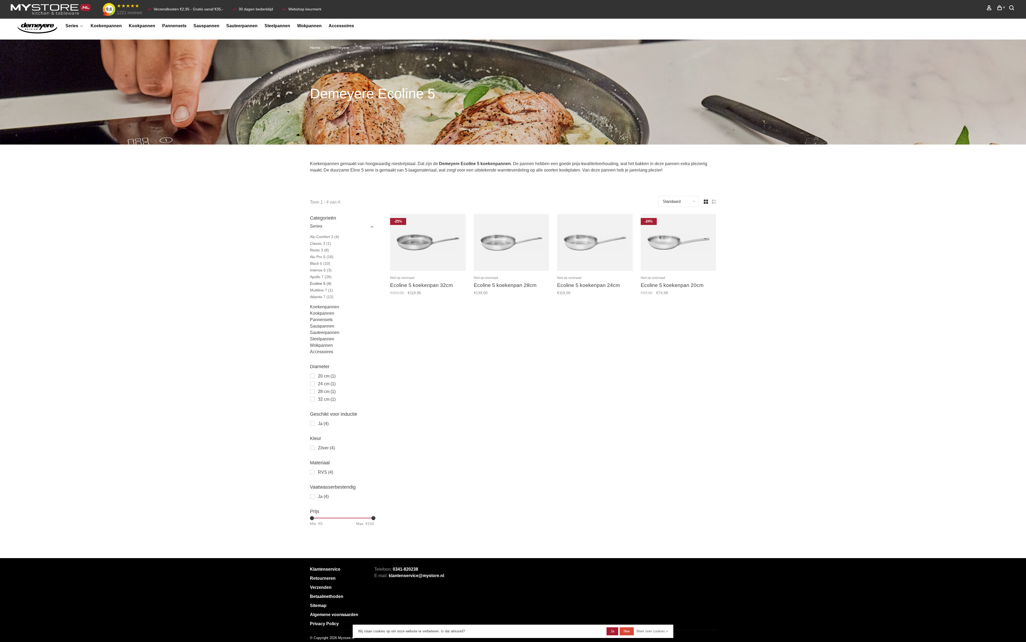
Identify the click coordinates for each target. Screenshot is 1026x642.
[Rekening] (990, 8)
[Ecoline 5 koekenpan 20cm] (678, 243)
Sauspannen (206, 26)
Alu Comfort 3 (324, 237)
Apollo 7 (321, 277)
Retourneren (323, 578)
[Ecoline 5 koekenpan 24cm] (595, 243)
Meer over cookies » (652, 631)
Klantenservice (325, 569)
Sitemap (318, 605)
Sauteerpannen (242, 26)
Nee (627, 631)
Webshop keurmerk (304, 9)
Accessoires (341, 26)
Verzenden (321, 587)
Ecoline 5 (390, 47)
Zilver (326, 448)
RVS (325, 472)
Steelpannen (277, 26)
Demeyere (340, 47)
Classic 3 (320, 243)
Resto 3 (319, 250)
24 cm (327, 384)
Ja (323, 423)
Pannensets (174, 26)
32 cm (327, 399)
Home (315, 47)
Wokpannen (309, 26)
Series (71, 26)
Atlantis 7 (321, 297)
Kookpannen (142, 26)
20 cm (327, 376)
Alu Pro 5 (321, 257)
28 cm (327, 391)
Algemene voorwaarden (334, 614)
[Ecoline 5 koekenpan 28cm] (511, 243)
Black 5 (320, 263)
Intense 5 (321, 270)
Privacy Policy (324, 623)
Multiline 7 (321, 290)
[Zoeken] (1012, 8)
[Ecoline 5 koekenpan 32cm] (428, 243)
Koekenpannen (106, 26)
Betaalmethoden (326, 596)
